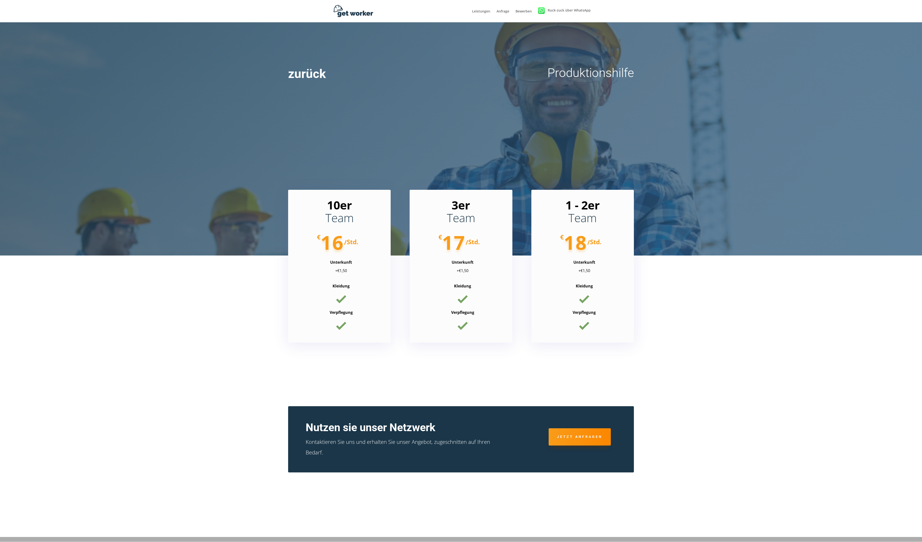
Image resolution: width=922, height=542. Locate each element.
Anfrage (503, 11)
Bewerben (524, 11)
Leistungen (481, 11)
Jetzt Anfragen (579, 437)
